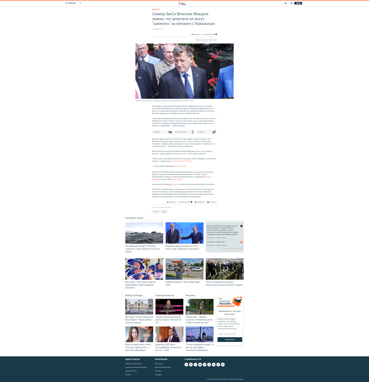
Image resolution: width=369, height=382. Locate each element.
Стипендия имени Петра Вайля (136, 367)
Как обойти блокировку (163, 367)
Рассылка (158, 371)
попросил (176, 184)
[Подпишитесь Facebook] (191, 364)
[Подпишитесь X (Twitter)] (195, 364)
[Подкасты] (218, 364)
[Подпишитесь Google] (186, 364)
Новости (156, 9)
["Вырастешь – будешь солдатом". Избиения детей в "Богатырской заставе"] (200, 307)
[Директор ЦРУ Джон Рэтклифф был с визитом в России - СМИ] (169, 334)
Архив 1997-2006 (131, 371)
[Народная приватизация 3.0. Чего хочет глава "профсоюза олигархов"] (185, 233)
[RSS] (213, 364)
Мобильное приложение (133, 364)
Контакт (128, 374)
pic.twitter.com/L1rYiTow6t (181, 161)
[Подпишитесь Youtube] (200, 364)
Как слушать (159, 364)
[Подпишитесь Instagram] (209, 364)
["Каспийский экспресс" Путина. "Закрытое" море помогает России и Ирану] (144, 233)
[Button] (196, 34)
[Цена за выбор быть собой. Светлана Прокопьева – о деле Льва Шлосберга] (139, 334)
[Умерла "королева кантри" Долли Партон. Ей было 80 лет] (169, 307)
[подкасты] (291, 3)
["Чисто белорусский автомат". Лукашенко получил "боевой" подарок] (225, 269)
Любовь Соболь (176, 179)
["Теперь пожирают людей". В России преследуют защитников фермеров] (200, 334)
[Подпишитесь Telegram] (204, 364)
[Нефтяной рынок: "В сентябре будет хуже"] (185, 269)
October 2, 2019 (181, 166)
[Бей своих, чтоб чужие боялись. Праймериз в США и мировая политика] (144, 269)
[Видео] (286, 3)
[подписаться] (223, 364)
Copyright (158, 374)
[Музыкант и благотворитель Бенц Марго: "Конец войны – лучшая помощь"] (139, 307)
